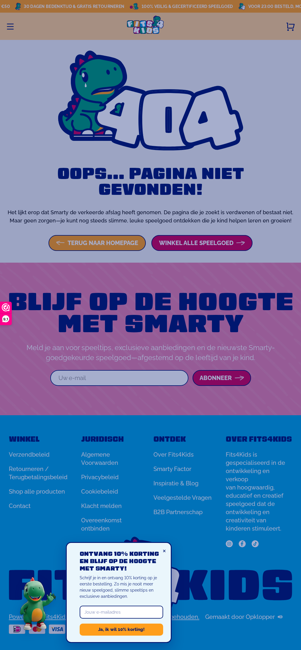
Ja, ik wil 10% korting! (121, 629)
